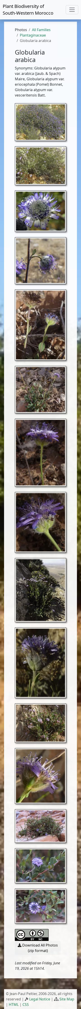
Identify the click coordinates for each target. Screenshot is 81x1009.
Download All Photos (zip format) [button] (39, 948)
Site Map (66, 999)
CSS (25, 1004)
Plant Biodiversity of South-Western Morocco (28, 9)
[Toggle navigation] (72, 9)
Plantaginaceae (33, 35)
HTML (14, 1004)
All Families (41, 29)
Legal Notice (39, 999)
